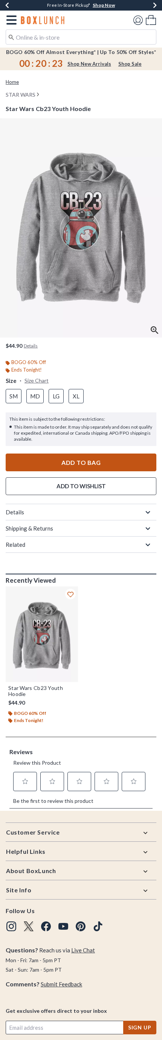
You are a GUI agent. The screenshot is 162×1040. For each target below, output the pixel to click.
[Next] (155, 5)
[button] (10, 20)
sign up (139, 1027)
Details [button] (31, 346)
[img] (11, 926)
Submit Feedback (61, 984)
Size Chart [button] (36, 380)
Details (15, 512)
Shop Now (104, 5)
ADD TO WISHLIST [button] (81, 486)
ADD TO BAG (81, 462)
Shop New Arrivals (89, 64)
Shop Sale (130, 64)
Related (15, 544)
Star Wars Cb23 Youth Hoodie (35, 691)
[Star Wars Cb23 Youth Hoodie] (42, 634)
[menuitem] (151, 20)
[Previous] (7, 5)
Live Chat (83, 950)
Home (12, 82)
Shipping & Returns (29, 528)
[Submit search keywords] (11, 36)
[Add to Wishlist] (70, 594)
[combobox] (81, 37)
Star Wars (20, 94)
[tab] (81, 228)
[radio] (13, 396)
